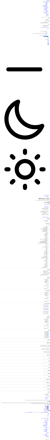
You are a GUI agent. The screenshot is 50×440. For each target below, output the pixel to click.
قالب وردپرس (43, 412)
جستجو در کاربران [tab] (46, 207)
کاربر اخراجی (46, 333)
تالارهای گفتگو (45, 8)
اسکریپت (47, 412)
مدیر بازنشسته (46, 336)
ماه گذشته (46, 320)
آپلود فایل (46, 407)
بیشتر (46, 13)
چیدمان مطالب (46, 397)
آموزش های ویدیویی (45, 6)
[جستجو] (42, 17)
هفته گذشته (46, 293)
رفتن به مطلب (48, 0)
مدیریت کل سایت (46, 337)
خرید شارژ (47, 14)
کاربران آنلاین (45, 9)
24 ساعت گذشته (46, 279)
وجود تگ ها (44, 212)
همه (47, 278)
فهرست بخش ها (46, 7)
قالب (46, 3)
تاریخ (46, 398)
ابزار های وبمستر (45, 5)
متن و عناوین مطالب (45, 25)
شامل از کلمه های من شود (44, 22)
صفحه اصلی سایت (46, 2)
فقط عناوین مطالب (45, 271)
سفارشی (46, 322)
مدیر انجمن (46, 335)
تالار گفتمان (46, 406)
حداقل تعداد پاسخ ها (45, 308)
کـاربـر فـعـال (46, 332)
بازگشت (46, 421)
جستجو (46, 435)
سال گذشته (46, 295)
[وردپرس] (24, 43)
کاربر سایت (46, 334)
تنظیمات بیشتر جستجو (46, 204)
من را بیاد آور (45, 33)
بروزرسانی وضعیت (45, 220)
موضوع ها (46, 221)
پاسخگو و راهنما (46, 331)
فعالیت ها (47, 11)
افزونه (46, 4)
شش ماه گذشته (46, 281)
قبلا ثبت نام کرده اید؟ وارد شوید (44, 27)
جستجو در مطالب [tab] (46, 206)
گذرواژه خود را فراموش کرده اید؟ (43, 35)
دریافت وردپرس (46, 409)
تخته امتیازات (45, 431)
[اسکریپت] (24, 42)
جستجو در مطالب (46, 394)
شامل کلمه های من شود (44, 274)
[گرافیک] (24, 44)
